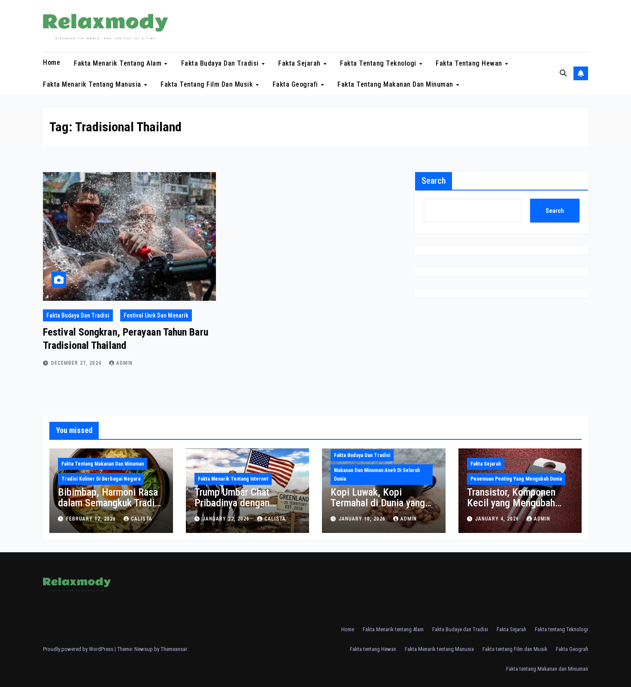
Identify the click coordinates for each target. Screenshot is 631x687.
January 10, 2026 (363, 519)
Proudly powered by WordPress (79, 649)
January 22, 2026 (227, 519)
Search (434, 181)
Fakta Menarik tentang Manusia (93, 84)
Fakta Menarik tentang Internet (233, 479)
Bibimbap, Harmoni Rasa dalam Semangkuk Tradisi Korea (110, 503)
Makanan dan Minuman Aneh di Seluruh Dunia (377, 474)
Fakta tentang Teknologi (379, 63)
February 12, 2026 (92, 519)
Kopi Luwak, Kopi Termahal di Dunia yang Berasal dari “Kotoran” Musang (378, 508)
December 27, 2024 (77, 363)
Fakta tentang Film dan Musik (208, 84)
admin (124, 363)
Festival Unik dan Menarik (156, 315)
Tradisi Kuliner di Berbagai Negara (100, 479)
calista (141, 519)
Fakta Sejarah (300, 63)
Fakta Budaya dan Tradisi (221, 63)
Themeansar (174, 649)
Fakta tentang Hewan (470, 63)
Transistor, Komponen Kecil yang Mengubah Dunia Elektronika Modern (519, 503)
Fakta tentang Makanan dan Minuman (396, 84)
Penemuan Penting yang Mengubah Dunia (516, 479)
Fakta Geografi (296, 84)
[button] (563, 73)
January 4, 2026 (498, 519)
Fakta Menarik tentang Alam (119, 63)
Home (51, 62)
